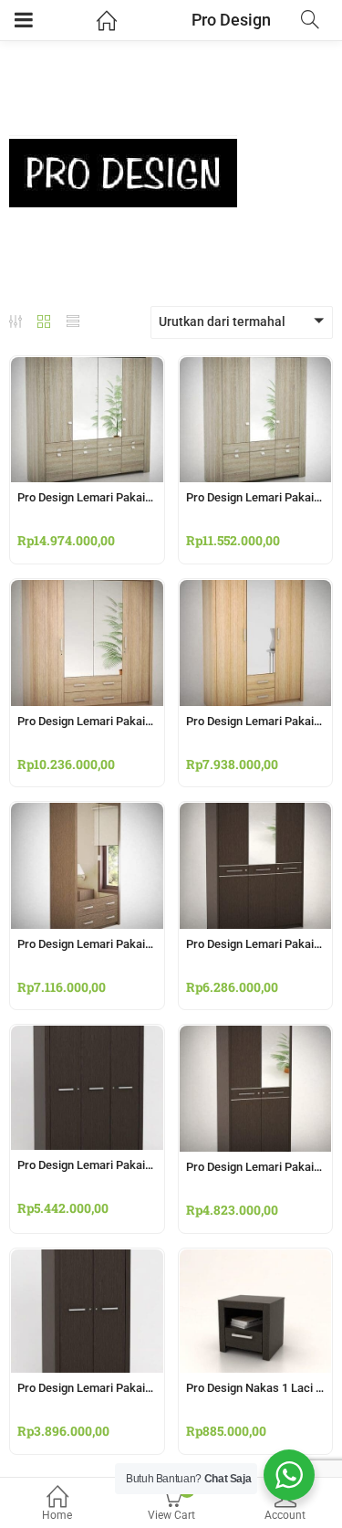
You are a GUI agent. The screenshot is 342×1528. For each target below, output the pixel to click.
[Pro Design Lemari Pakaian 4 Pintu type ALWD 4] (87, 367)
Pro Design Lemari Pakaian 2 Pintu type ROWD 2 (141, 1388)
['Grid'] (44, 323)
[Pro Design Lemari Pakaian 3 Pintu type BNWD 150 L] (256, 590)
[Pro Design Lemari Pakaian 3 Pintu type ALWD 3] (256, 367)
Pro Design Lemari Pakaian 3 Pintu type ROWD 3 (141, 1165)
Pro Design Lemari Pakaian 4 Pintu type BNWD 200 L (152, 721)
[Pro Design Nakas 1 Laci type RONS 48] (256, 1259)
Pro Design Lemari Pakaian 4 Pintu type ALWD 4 (140, 497)
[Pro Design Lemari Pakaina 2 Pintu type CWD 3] (256, 813)
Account (285, 1515)
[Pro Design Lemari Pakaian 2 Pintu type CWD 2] (256, 1035)
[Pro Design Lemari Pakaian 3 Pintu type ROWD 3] (87, 1035)
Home (57, 1515)
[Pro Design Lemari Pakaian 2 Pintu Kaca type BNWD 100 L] (87, 813)
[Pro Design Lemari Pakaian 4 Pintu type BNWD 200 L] (87, 590)
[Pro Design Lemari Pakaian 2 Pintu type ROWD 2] (87, 1259)
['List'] (73, 323)
